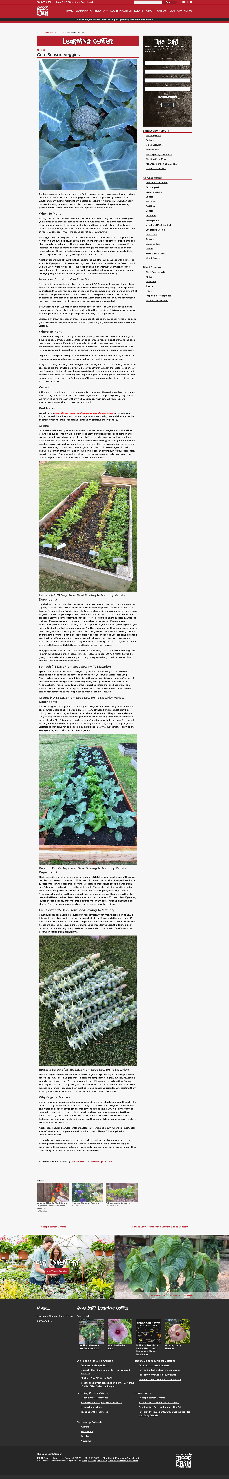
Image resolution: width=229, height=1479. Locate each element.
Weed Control (153, 258)
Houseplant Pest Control (51, 1226)
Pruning (150, 239)
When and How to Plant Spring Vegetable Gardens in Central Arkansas (52, 1205)
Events (138, 10)
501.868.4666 (92, 1458)
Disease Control (154, 192)
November (86, 1441)
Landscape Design (155, 229)
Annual (149, 277)
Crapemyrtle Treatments (94, 1397)
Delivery (150, 140)
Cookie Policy (102, 1460)
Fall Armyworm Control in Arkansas (157, 1374)
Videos (149, 248)
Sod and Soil (152, 149)
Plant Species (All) (155, 272)
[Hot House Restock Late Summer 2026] (91, 1331)
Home (39, 32)
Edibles (61, 32)
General (150, 210)
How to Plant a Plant (92, 1407)
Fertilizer (150, 206)
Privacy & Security (89, 1460)
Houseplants (152, 220)
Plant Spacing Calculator (159, 154)
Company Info (44, 1321)
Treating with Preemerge (94, 1412)
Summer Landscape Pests (95, 1365)
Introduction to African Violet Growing (159, 1402)
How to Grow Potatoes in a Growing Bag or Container (162, 1226)
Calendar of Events (156, 168)
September (87, 1431)
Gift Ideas (151, 215)
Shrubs (149, 286)
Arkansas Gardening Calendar (162, 164)
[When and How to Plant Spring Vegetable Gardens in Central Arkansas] (53, 1192)
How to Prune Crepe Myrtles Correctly (101, 1402)
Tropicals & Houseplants (158, 295)
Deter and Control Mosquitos (154, 1365)
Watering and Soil (155, 253)
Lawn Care (151, 234)
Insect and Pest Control (158, 225)
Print (42, 50)
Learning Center (50, 32)
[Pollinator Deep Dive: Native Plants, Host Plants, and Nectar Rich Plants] (148, 1331)
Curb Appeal (152, 187)
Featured (151, 201)
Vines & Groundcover (157, 300)
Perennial (151, 281)
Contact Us (184, 10)
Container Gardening (157, 182)
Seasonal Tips (96, 1161)
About (150, 10)
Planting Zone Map (156, 159)
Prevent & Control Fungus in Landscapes (160, 1379)
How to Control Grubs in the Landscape (159, 1370)
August (85, 1426)
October (85, 1436)
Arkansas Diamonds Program (85, 1203)
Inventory (101, 10)
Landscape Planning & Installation (55, 1316)
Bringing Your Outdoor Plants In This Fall (160, 1407)
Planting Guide (153, 135)
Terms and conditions (116, 1460)
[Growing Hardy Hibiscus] (177, 1331)
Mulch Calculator (155, 145)
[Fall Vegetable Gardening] (122, 1192)
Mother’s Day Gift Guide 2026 (96, 1378)
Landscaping (84, 10)
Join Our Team (166, 10)
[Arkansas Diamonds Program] (88, 1192)
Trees (149, 291)
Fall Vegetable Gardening (118, 1203)
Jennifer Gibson (79, 1161)
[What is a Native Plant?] (120, 1331)
